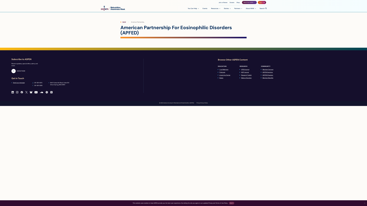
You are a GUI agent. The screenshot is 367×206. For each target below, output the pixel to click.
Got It (231, 203)
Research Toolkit (246, 75)
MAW (124, 22)
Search (262, 8)
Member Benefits (268, 78)
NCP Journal (245, 72)
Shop (238, 2)
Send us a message (19, 83)
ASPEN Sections (268, 72)
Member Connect (268, 69)
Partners (237, 8)
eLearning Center (224, 75)
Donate (232, 2)
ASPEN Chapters (268, 75)
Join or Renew (223, 2)
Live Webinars (223, 69)
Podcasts (222, 72)
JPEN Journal (245, 69)
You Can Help (192, 8)
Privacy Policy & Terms (202, 103)
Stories (226, 8)
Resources (214, 8)
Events (205, 8)
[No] (365, 203)
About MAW (250, 8)
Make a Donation (246, 78)
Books (221, 78)
